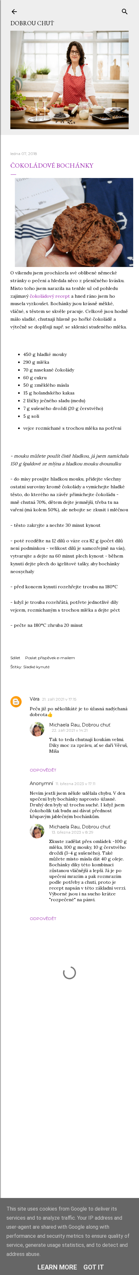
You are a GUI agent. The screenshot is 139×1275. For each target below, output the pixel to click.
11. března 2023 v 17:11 (75, 783)
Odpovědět (43, 770)
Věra (34, 699)
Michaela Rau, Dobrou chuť (80, 725)
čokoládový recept (50, 296)
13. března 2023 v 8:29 (72, 832)
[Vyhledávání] (125, 10)
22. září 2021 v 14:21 (70, 730)
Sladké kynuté (36, 666)
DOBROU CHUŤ (32, 23)
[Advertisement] (69, 1121)
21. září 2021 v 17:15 (59, 699)
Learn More (57, 1267)
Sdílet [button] (15, 657)
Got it (93, 1267)
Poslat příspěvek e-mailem (50, 657)
